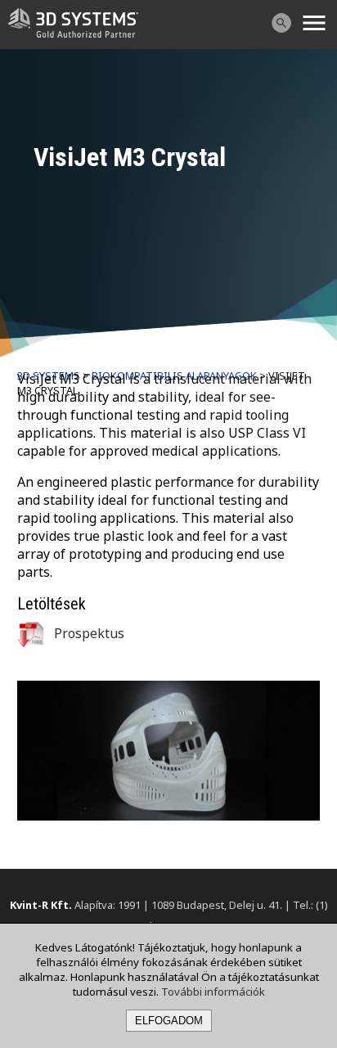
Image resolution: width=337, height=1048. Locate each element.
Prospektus (87, 633)
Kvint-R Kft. (41, 904)
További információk (213, 991)
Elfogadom (169, 1020)
